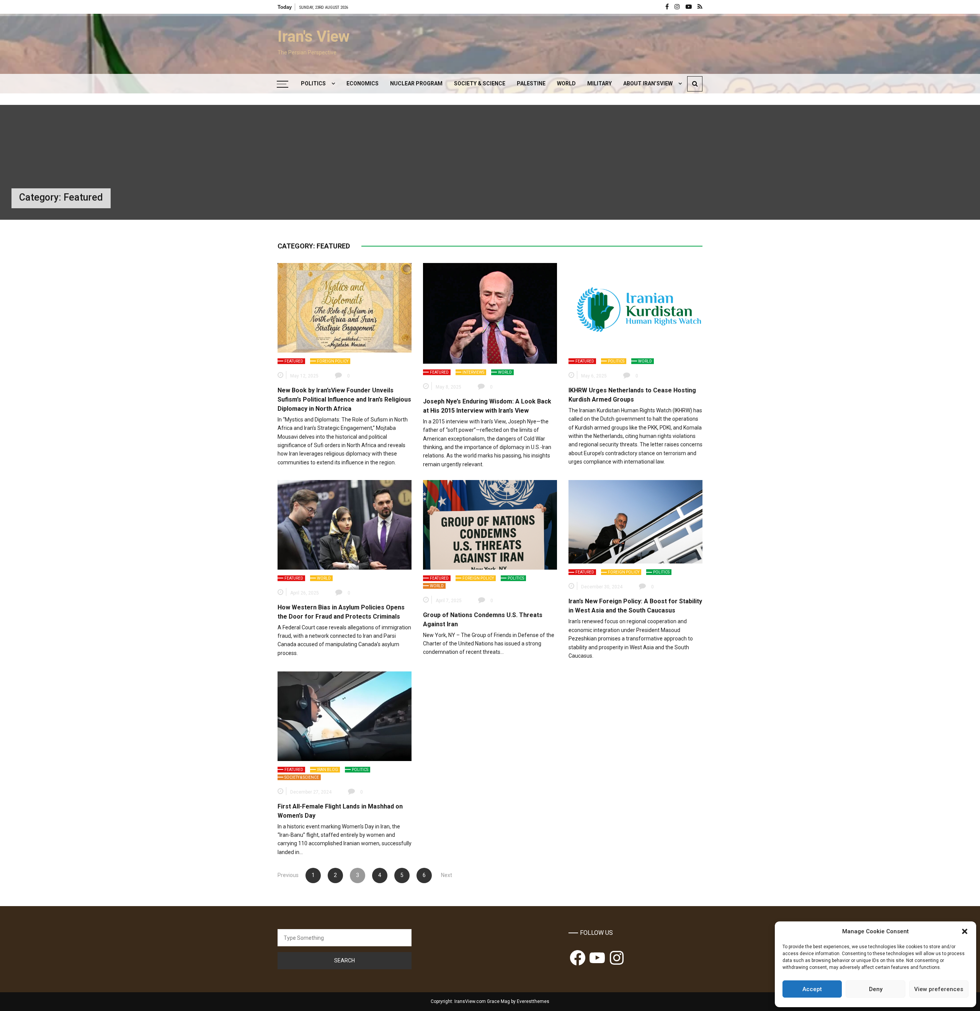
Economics (362, 83)
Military (599, 83)
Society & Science (479, 83)
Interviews (473, 372)
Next (446, 875)
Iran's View (314, 37)
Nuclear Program (416, 83)
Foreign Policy (332, 361)
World (566, 83)
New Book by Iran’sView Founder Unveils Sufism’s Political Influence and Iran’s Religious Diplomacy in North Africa (344, 399)
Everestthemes (533, 1001)
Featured (293, 361)
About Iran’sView (648, 83)
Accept (812, 989)
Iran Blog (327, 770)
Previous (288, 875)
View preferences (938, 989)
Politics (313, 83)
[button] (965, 931)
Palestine (531, 83)
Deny (875, 989)
